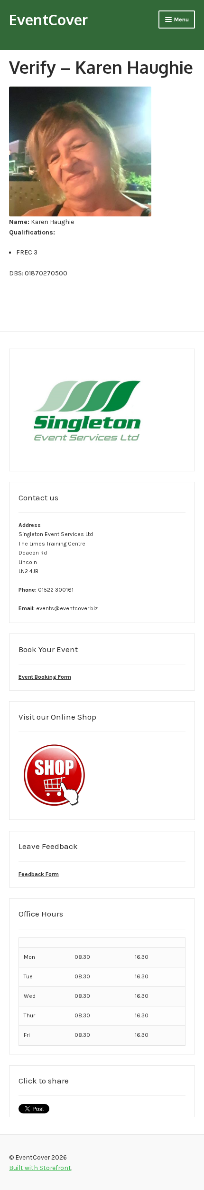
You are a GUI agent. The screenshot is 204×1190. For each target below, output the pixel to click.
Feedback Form (39, 874)
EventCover (48, 19)
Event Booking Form (45, 676)
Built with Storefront (40, 1167)
